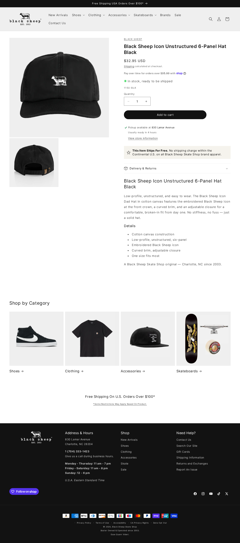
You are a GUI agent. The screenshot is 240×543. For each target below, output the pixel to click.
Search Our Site (186, 445)
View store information (143, 138)
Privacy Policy (84, 523)
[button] (78, 15)
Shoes (14, 371)
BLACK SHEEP (133, 39)
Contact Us (183, 439)
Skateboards (187, 371)
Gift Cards (183, 451)
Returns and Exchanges (192, 463)
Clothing (72, 371)
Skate (124, 463)
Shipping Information (190, 457)
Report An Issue (186, 469)
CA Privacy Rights (139, 523)
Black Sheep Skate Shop (124, 527)
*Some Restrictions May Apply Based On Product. (120, 404)
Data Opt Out (160, 523)
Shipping (129, 66)
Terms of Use (102, 523)
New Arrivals (129, 439)
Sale (123, 469)
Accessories (131, 371)
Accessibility (119, 523)
